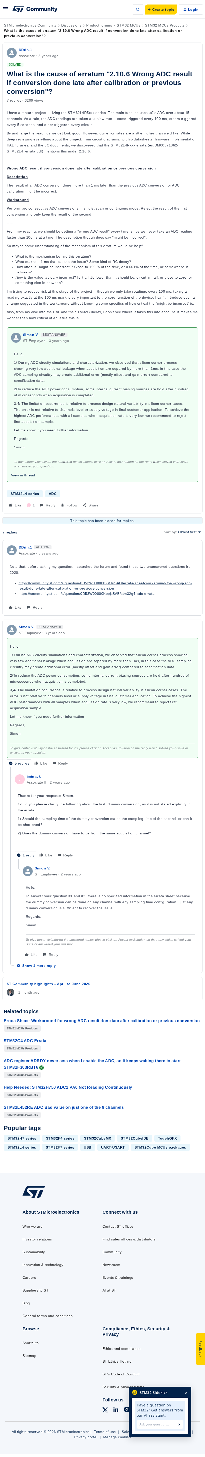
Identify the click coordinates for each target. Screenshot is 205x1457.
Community (112, 1252)
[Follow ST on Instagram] (127, 1410)
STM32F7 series (60, 1147)
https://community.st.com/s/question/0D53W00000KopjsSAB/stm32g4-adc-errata (86, 594)
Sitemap (29, 1356)
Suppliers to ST (35, 1290)
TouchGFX (167, 1138)
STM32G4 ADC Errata (25, 1041)
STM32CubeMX (97, 1138)
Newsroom (111, 1265)
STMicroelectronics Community (30, 25)
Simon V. (31, 335)
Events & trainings (117, 1278)
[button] (5, 11)
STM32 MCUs (128, 25)
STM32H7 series (22, 1138)
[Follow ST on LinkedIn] (116, 1410)
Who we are (32, 1226)
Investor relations (37, 1239)
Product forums (99, 25)
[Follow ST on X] (105, 1410)
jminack (34, 776)
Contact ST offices (118, 1226)
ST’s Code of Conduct (121, 1374)
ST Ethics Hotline (117, 1361)
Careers (29, 1278)
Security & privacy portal (123, 1387)
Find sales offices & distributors (129, 1239)
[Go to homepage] (38, 1197)
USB (87, 1147)
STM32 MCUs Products (164, 25)
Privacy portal (86, 1437)
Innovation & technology (42, 1265)
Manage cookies (117, 1437)
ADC (52, 494)
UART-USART (113, 1147)
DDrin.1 (25, 50)
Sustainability (33, 1252)
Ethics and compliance (121, 1349)
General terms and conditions (47, 1316)
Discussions (71, 25)
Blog (26, 1303)
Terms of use (105, 1432)
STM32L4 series (24, 494)
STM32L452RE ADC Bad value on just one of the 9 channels (64, 1107)
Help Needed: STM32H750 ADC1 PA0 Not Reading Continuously (68, 1087)
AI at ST (109, 1290)
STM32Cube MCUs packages (160, 1147)
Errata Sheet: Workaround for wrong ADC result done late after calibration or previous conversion (102, 1021)
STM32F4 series (60, 1138)
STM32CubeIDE (134, 1138)
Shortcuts (30, 1343)
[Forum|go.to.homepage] (35, 9)
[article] (102, 577)
